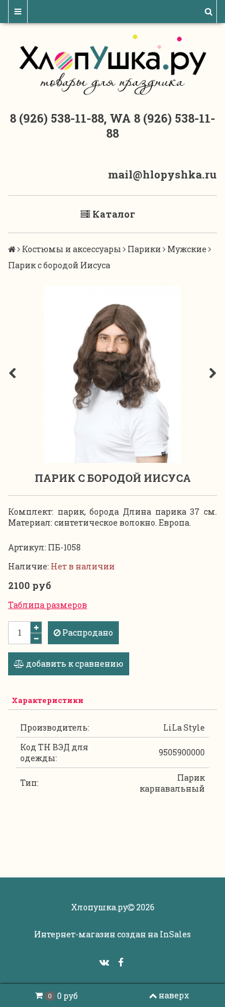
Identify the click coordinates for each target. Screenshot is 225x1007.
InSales (175, 934)
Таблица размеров (47, 604)
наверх (174, 995)
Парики (144, 249)
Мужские (187, 249)
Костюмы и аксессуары (71, 249)
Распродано (87, 632)
